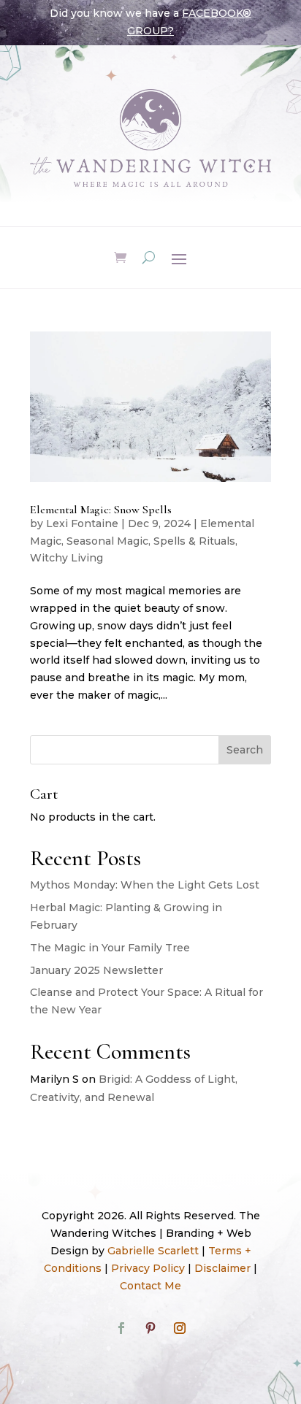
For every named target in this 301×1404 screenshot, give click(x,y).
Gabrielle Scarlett (153, 1250)
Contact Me (150, 1285)
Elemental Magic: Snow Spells (101, 509)
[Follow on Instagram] (179, 1328)
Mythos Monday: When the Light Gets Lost (144, 884)
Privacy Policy (148, 1268)
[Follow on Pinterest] (150, 1328)
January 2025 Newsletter (96, 970)
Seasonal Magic (107, 541)
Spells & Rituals (194, 541)
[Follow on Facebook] (121, 1328)
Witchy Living (66, 557)
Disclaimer (222, 1268)
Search (244, 749)
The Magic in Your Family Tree (110, 947)
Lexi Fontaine (82, 523)
